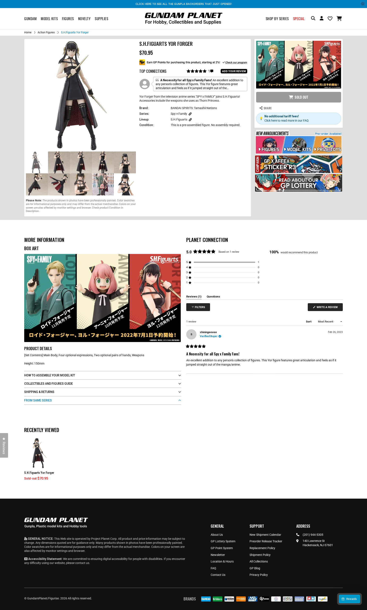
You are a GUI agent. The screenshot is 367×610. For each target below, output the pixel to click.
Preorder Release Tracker (266, 541)
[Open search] (313, 18)
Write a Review (328, 308)
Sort (309, 321)
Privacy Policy (259, 574)
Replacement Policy (262, 548)
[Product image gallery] (81, 96)
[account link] (321, 19)
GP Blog (255, 568)
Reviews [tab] (194, 297)
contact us (82, 563)
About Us (217, 534)
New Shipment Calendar (265, 534)
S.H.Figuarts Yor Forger (39, 472)
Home (27, 32)
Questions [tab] (213, 297)
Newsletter (218, 555)
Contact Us (218, 574)
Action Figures (46, 32)
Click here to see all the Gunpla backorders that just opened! (184, 4)
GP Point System (222, 548)
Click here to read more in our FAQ (286, 120)
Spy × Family (179, 113)
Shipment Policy (260, 555)
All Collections (259, 561)
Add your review (234, 71)
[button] (340, 18)
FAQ (213, 568)
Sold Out (301, 97)
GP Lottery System (223, 541)
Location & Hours (222, 561)
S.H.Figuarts (179, 119)
